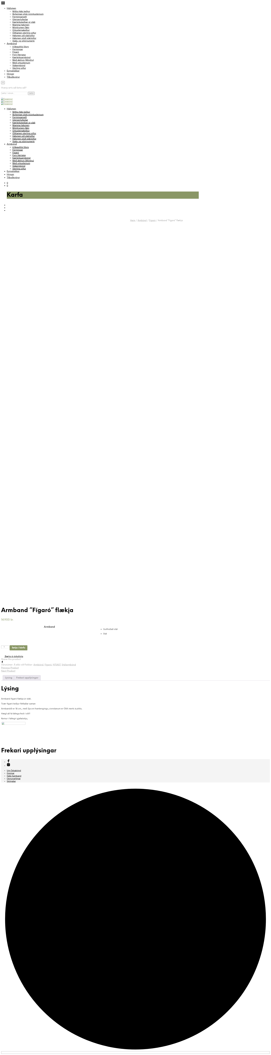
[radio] (186, 629)
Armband (49, 627)
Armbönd (12, 43)
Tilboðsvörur (13, 77)
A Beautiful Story (20, 46)
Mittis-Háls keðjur (21, 11)
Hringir (10, 74)
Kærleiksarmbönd (21, 57)
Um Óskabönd (14, 770)
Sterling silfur (19, 68)
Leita (31, 93)
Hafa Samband (14, 775)
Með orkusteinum (21, 62)
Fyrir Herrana (19, 54)
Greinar (10, 773)
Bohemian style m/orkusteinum (27, 14)
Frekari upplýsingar (27, 678)
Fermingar (17, 49)
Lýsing (8, 678)
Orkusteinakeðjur (21, 30)
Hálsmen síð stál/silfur (23, 35)
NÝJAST (57, 665)
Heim (132, 220)
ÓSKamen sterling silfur (24, 32)
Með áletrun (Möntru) (23, 60)
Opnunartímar (14, 778)
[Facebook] (2, 662)
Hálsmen (11, 8)
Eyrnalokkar (13, 71)
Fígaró (15, 52)
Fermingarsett (19, 16)
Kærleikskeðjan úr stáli (23, 22)
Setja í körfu (18, 648)
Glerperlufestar (20, 19)
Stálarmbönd (18, 65)
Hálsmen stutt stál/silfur (24, 38)
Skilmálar (11, 781)
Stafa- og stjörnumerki (23, 40)
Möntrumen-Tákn (20, 27)
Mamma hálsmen (20, 24)
